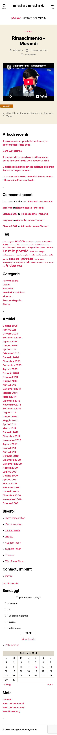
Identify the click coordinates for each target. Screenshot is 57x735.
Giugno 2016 (10, 381)
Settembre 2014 (12, 388)
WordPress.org (11, 711)
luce (32, 251)
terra (46, 262)
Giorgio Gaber (33, 248)
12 (36, 666)
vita (19, 265)
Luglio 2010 (9, 448)
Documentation (13, 524)
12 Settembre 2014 (38, 50)
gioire (24, 248)
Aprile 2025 (9, 329)
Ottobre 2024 (10, 333)
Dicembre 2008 (12, 495)
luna (36, 252)
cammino (38, 242)
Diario (28, 31)
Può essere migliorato (18, 615)
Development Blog (15, 518)
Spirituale (48, 113)
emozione (24, 245)
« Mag (7, 684)
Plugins (9, 536)
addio (4, 242)
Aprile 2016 (9, 385)
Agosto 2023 (10, 369)
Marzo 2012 (9, 428)
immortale (50, 248)
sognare (20, 262)
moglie (25, 255)
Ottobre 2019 (10, 377)
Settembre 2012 (12, 408)
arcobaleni (29, 242)
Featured (8, 288)
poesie (27, 258)
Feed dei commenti (13, 707)
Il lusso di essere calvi (40, 201)
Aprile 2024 (9, 349)
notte (51, 255)
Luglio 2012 (9, 412)
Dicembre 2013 (11, 400)
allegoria (11, 242)
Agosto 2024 (10, 341)
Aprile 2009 (9, 479)
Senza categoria (12, 300)
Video (9, 116)
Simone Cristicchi (9, 262)
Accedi (7, 699)
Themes (9, 555)
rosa (36, 259)
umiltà (51, 262)
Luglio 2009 (9, 471)
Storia (33, 262)
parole (5, 259)
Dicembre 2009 (12, 459)
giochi (19, 248)
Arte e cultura (10, 280)
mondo (32, 255)
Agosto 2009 (10, 467)
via (4, 266)
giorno (43, 248)
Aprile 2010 (9, 452)
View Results (28, 639)
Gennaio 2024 (11, 357)
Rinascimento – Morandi (28, 40)
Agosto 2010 (10, 444)
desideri (12, 245)
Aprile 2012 (9, 424)
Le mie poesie (16, 251)
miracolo (19, 255)
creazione (47, 241)
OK (9, 609)
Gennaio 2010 (11, 456)
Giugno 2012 (10, 416)
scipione (19, 50)
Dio (17, 245)
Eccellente (12, 603)
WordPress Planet (14, 561)
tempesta (40, 262)
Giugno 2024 (10, 345)
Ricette (7, 296)
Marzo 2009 (10, 483)
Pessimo (12, 622)
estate (31, 245)
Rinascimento (36, 113)
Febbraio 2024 (11, 353)
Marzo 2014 (9, 396)
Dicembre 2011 (11, 436)
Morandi (25, 113)
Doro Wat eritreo (12, 150)
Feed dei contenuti (13, 703)
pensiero (14, 258)
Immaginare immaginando (28, 5)
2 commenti (30, 54)
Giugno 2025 (10, 325)
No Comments (14, 628)
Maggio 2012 (10, 420)
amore (20, 241)
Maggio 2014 (10, 392)
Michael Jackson (8, 255)
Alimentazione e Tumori (29, 220)
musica (44, 255)
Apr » (50, 684)
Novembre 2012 (12, 404)
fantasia (38, 245)
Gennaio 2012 (10, 432)
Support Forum (13, 549)
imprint (8, 576)
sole (28, 262)
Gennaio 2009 (11, 491)
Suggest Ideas (13, 542)
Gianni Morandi (13, 113)
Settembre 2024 (12, 337)
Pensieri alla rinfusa (14, 292)
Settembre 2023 (12, 365)
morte (38, 255)
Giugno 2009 (10, 475)
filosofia (45, 245)
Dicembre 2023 (12, 361)
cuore (5, 245)
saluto (42, 259)
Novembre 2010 (12, 440)
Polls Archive (12, 645)
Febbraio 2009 (11, 487)
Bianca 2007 (10, 213)
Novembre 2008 (12, 499)
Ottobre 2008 (10, 503)
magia (42, 252)
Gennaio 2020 (11, 373)
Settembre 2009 (12, 463)
